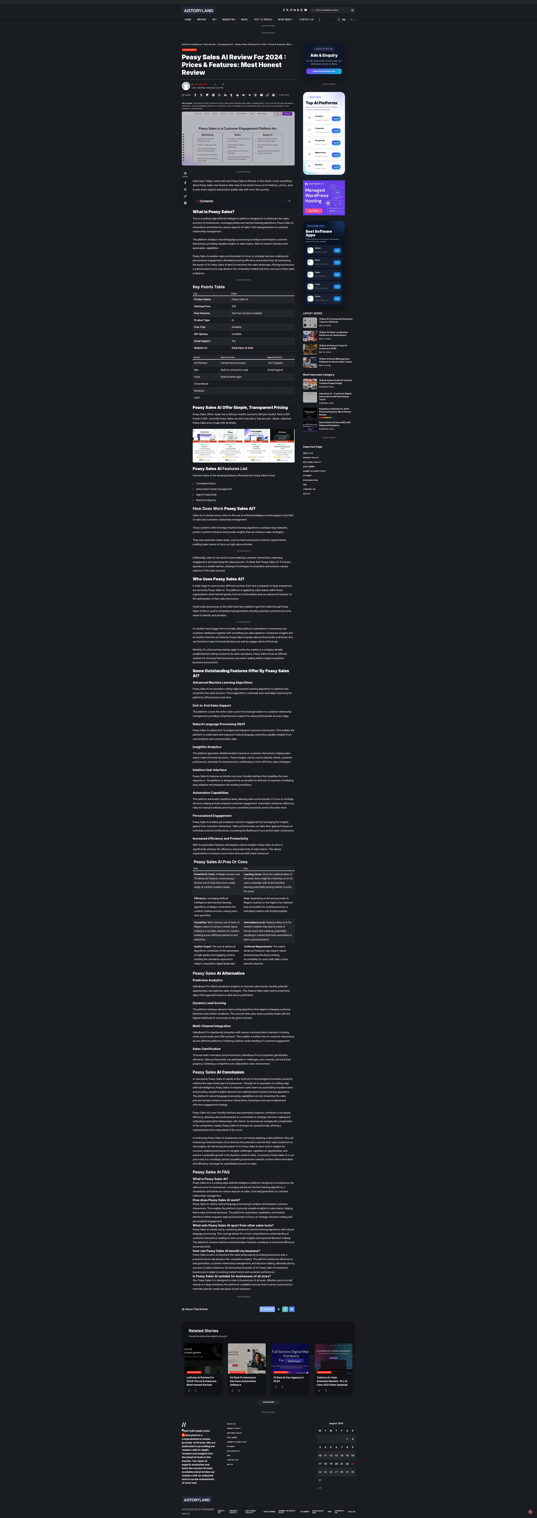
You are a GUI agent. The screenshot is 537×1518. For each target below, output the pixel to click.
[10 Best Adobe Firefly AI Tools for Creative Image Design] (310, 384)
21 (341, 1463)
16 (352, 1455)
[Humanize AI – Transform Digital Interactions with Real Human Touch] (310, 397)
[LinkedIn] (295, 10)
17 (320, 1463)
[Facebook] (283, 10)
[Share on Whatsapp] (219, 95)
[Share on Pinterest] (213, 95)
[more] (319, 19)
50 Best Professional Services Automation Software (243, 1381)
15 (347, 1455)
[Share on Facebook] (195, 95)
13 (336, 1455)
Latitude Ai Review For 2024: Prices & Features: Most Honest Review (202, 1381)
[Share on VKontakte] (243, 95)
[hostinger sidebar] (324, 197)
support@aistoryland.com (324, 71)
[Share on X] (201, 95)
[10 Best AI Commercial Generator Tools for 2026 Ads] (310, 322)
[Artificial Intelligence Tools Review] (198, 10)
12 (330, 1455)
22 (347, 1463)
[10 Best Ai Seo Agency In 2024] (290, 1358)
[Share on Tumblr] (231, 95)
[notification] (338, 19)
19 (330, 1463)
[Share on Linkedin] (225, 95)
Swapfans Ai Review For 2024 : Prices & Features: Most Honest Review (335, 412)
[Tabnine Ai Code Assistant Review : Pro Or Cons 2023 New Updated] (333, 1358)
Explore (336, 118)
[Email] (261, 95)
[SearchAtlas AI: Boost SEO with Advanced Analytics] (310, 426)
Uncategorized (189, 50)
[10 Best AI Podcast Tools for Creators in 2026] (310, 349)
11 (325, 1455)
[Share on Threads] (255, 95)
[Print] (273, 95)
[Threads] (301, 10)
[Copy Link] (267, 95)
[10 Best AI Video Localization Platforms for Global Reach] (310, 336)
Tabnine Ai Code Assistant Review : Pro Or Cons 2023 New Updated (332, 1381)
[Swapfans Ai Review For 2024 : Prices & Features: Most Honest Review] (310, 412)
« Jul (319, 1488)
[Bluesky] (305, 10)
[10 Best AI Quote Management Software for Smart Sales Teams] (310, 362)
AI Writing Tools (326, 387)
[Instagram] (291, 10)
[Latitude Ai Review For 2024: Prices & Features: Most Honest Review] (203, 1358)
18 (325, 1463)
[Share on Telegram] (249, 95)
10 (320, 1455)
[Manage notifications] (530, 1512)
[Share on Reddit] (237, 95)
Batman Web (201, 84)
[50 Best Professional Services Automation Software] (247, 1358)
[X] (287, 10)
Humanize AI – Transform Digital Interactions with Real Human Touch (335, 396)
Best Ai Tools (325, 326)
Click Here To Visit (242, 347)
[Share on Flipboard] (207, 95)
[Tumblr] (298, 10)
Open (337, 250)
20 (336, 1463)
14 (341, 1455)
